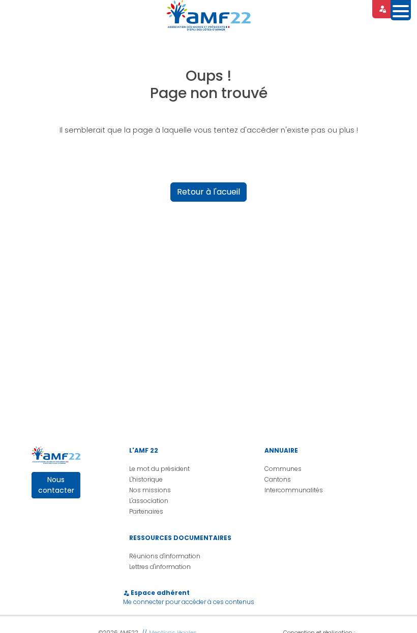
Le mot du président (159, 468)
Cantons (277, 479)
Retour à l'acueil (208, 192)
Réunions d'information (164, 556)
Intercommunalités (293, 490)
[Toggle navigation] (401, 10)
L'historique (146, 479)
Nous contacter (56, 484)
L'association (148, 500)
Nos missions (150, 490)
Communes (283, 468)
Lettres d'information (160, 566)
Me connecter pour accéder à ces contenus (188, 601)
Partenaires (146, 511)
